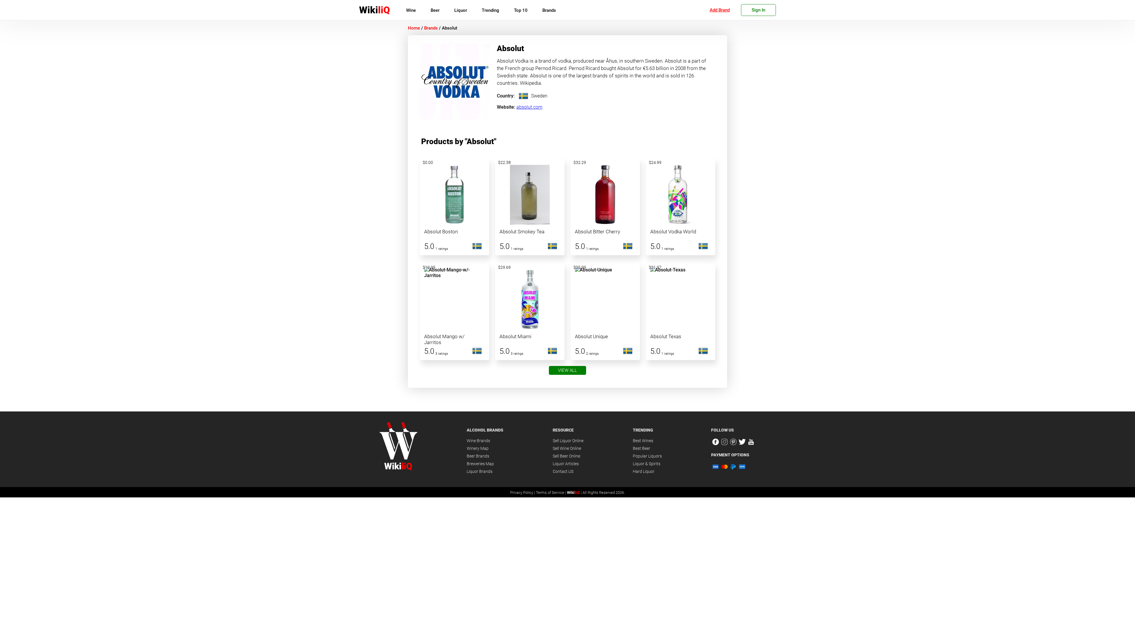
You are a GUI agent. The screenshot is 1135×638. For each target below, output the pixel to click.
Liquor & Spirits (646, 463)
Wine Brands (478, 440)
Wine (411, 10)
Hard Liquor (643, 471)
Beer (435, 10)
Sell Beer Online (566, 456)
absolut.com (529, 107)
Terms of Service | (551, 492)
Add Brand (720, 10)
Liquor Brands (479, 471)
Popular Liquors (647, 456)
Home (414, 28)
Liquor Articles (566, 463)
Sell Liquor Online (568, 440)
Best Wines (643, 440)
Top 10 (521, 10)
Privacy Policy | (523, 492)
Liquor (460, 10)
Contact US (563, 471)
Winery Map (478, 448)
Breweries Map (480, 463)
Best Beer (641, 448)
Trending (490, 10)
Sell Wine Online (567, 448)
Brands (549, 10)
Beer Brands (478, 456)
